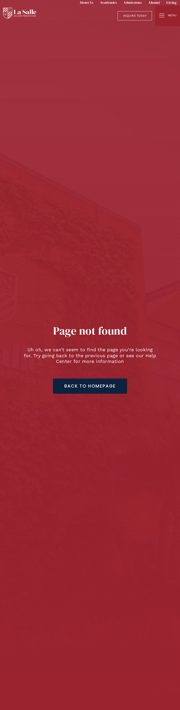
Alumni (154, 2)
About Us (86, 2)
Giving (171, 2)
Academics (108, 2)
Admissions (133, 2)
